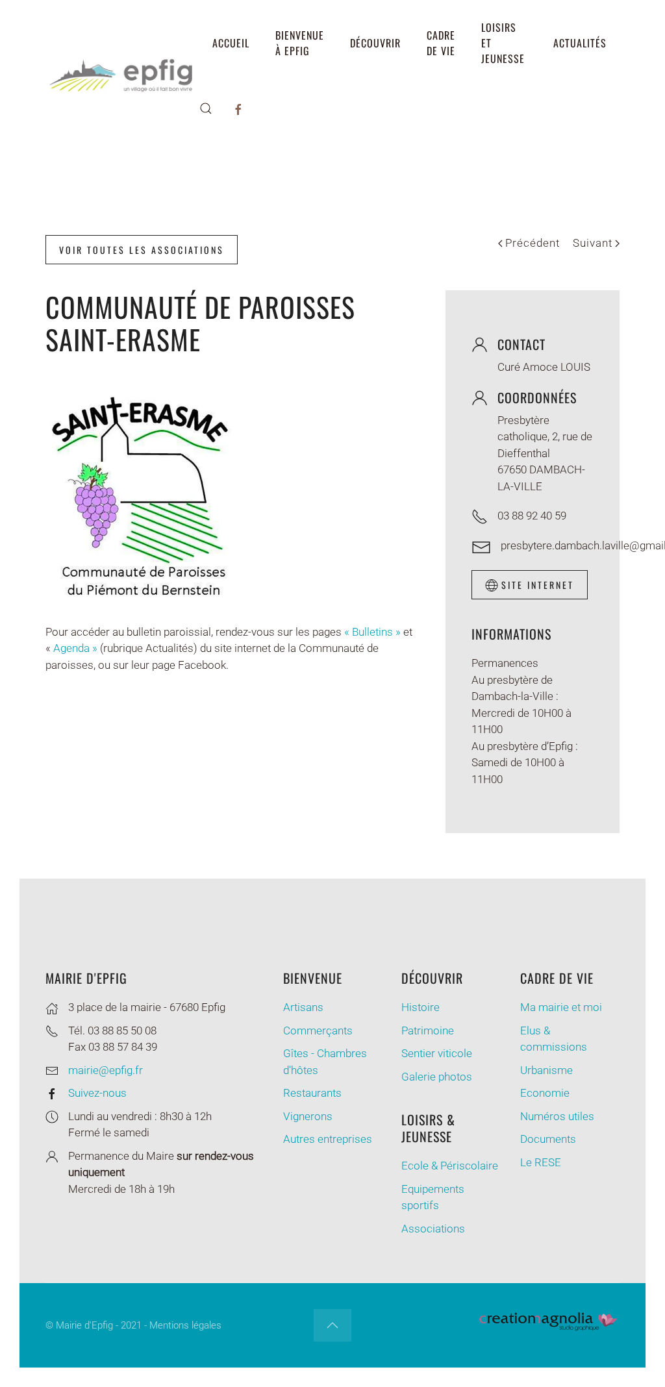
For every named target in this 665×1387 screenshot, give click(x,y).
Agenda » (75, 648)
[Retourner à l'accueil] (122, 75)
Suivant (592, 242)
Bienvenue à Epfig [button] (299, 42)
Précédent (532, 242)
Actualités (580, 43)
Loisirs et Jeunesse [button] (503, 42)
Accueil (230, 43)
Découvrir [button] (375, 43)
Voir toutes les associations (141, 249)
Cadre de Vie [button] (441, 42)
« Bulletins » (372, 631)
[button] (205, 108)
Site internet (537, 585)
